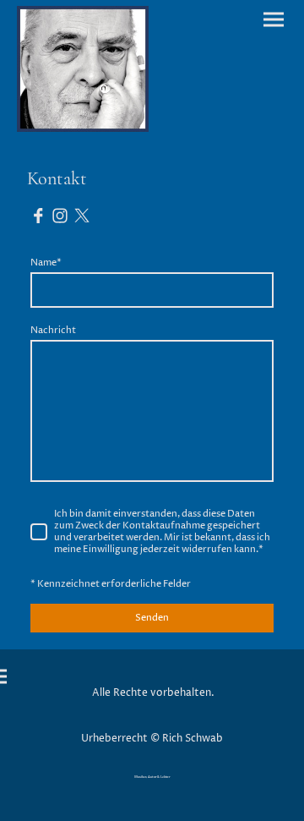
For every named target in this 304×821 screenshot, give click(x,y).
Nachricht (53, 331)
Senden (152, 618)
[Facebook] (38, 215)
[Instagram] (60, 215)
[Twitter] (82, 215)
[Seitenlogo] (83, 69)
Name (46, 263)
